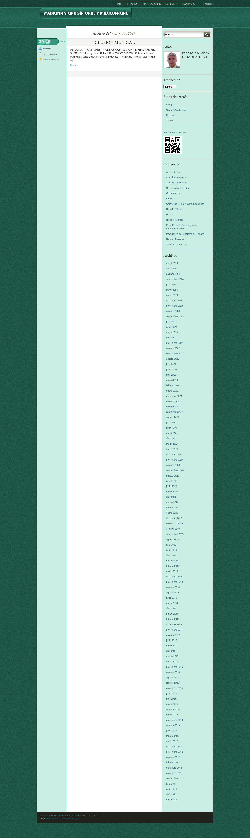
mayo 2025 (172, 263)
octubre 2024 (173, 273)
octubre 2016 (173, 672)
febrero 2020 (172, 507)
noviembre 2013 (174, 720)
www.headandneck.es (174, 132)
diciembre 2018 (174, 576)
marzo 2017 (172, 656)
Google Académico (176, 110)
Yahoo (169, 120)
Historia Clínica (174, 209)
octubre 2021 (173, 406)
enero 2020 (172, 512)
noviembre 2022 (174, 342)
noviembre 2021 (174, 401)
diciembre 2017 (174, 624)
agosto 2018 (172, 592)
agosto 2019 (172, 539)
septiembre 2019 (175, 534)
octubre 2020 (173, 465)
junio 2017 (171, 640)
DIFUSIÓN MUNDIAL (114, 42)
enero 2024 (172, 295)
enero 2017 (172, 661)
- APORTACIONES (64, 815)
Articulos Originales (176, 182)
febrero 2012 (172, 762)
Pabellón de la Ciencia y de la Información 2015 (181, 226)
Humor (169, 214)
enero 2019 (172, 571)
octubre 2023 (173, 311)
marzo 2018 (172, 613)
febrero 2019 (172, 566)
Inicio (120, 3)
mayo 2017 (172, 645)
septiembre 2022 (175, 353)
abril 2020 (171, 496)
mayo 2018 (172, 603)
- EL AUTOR (50, 815)
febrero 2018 (172, 619)
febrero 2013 (172, 735)
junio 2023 (171, 327)
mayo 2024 (172, 289)
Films (169, 198)
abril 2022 (171, 374)
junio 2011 (171, 789)
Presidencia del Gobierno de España (185, 234)
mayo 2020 (172, 491)
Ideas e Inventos (174, 219)
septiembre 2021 (175, 412)
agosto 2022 (172, 358)
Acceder (208, 4)
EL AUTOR (132, 3)
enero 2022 (172, 390)
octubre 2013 (173, 725)
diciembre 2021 (174, 396)
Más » (73, 65)
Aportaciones (173, 172)
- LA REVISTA (79, 815)
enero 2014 (172, 714)
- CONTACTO (92, 815)
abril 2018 (171, 608)
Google (170, 104)
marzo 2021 (172, 443)
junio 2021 (171, 427)
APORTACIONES (152, 3)
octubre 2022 (173, 348)
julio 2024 (171, 284)
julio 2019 (171, 544)
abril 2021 (171, 438)
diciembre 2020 (174, 454)
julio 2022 (171, 364)
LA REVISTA (171, 3)
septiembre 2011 (175, 778)
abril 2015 (171, 698)
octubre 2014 (173, 709)
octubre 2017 (173, 635)
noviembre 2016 (174, 666)
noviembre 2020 (174, 459)
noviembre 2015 (174, 688)
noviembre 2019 (174, 523)
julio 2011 (171, 783)
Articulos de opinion (51, 59)
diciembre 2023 (174, 300)
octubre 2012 (173, 757)
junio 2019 (171, 550)
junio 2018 (171, 597)
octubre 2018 (173, 587)
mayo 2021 (172, 433)
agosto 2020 (172, 475)
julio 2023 (171, 321)
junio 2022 (171, 369)
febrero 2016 (172, 682)
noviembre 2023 (174, 305)
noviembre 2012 (174, 751)
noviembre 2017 (174, 629)
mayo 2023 (172, 332)
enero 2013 (172, 741)
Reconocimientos (175, 239)
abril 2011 (171, 794)
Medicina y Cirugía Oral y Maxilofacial (62, 818)
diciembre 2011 (174, 767)
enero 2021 (172, 449)
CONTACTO (188, 3)
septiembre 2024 (175, 279)
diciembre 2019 (174, 518)
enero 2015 (172, 704)
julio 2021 (171, 422)
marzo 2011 (172, 799)
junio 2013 (171, 730)
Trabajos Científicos (176, 244)
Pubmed (170, 115)
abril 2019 (171, 555)
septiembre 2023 (175, 316)
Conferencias (173, 193)
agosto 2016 (172, 677)
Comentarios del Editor (178, 188)
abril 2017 (171, 650)
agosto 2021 (172, 417)
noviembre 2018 (174, 581)
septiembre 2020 (175, 470)
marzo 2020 (172, 502)
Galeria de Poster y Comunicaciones (185, 203)
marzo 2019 (172, 560)
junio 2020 (171, 486)
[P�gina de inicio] (86, 12)
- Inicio (41, 815)
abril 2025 (171, 268)
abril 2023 (171, 337)
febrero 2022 (172, 385)
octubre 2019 (173, 528)
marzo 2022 (172, 380)
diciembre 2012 (174, 746)
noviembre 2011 (174, 773)
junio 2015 (171, 693)
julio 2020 (171, 481)
